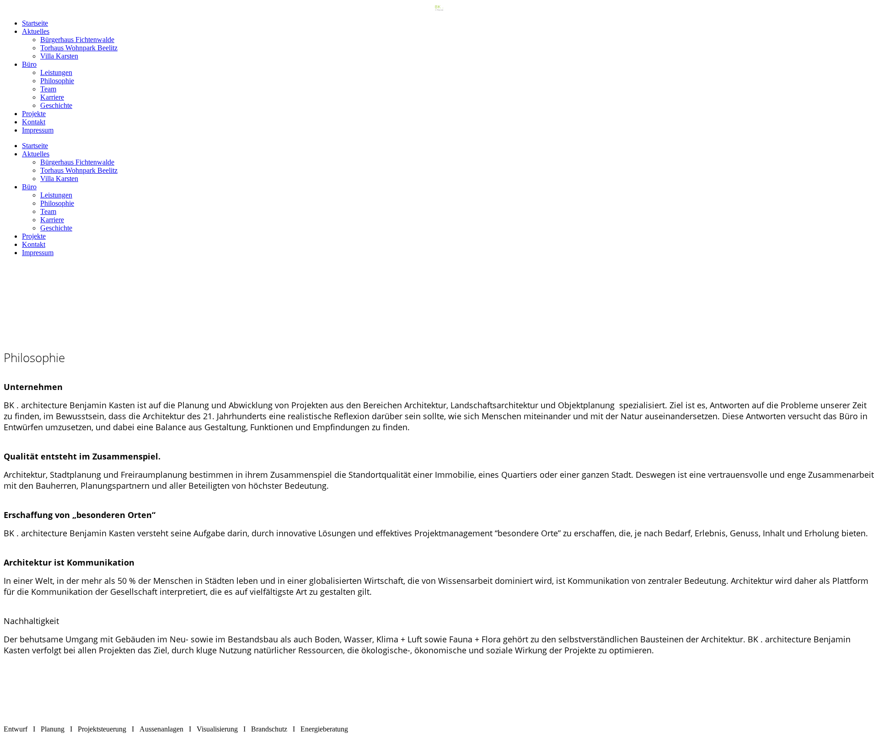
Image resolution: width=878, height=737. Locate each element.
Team (48, 89)
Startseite (35, 23)
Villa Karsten (59, 56)
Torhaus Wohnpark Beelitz (79, 48)
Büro (29, 64)
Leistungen (56, 72)
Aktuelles (35, 31)
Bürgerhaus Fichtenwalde (77, 39)
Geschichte (56, 105)
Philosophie (57, 81)
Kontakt (33, 122)
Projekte (34, 113)
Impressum (38, 130)
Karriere (52, 97)
